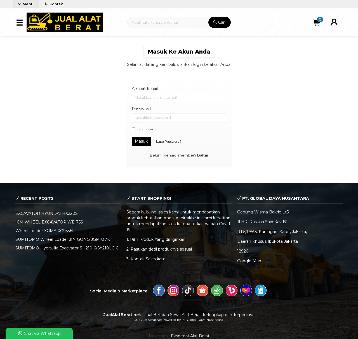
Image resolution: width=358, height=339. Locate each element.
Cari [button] (221, 22)
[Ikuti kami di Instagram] (173, 291)
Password (141, 108)
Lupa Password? (169, 141)
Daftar (202, 155)
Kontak (56, 4)
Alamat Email (145, 88)
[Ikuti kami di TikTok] (188, 291)
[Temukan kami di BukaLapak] (231, 291)
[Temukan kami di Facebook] (159, 291)
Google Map (249, 260)
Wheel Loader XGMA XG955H (44, 230)
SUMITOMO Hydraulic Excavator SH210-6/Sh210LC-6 (66, 248)
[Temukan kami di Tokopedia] (217, 291)
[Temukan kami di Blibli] (261, 291)
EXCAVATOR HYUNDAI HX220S (46, 213)
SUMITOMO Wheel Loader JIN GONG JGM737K (62, 239)
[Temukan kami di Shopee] (202, 291)
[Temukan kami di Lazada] (246, 291)
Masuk (141, 141)
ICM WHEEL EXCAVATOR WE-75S (49, 222)
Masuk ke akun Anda (179, 51)
